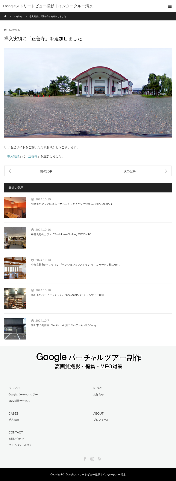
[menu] (170, 6)
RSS (99, 458)
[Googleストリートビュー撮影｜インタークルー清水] (81, 6)
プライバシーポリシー (21, 445)
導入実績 (13, 156)
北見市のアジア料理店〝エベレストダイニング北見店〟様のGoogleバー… (74, 204)
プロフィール (101, 419)
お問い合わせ (16, 438)
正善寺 (32, 156)
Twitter (77, 458)
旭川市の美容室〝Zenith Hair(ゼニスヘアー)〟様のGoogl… (65, 325)
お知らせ (98, 394)
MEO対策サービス (19, 400)
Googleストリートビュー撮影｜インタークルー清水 (96, 474)
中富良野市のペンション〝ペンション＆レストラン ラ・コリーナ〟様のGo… (75, 264)
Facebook (84, 458)
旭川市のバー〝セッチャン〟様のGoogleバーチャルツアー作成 (67, 295)
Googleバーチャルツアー (23, 394)
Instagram (91, 458)
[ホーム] (5, 13)
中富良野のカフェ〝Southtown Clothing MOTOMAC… (62, 234)
